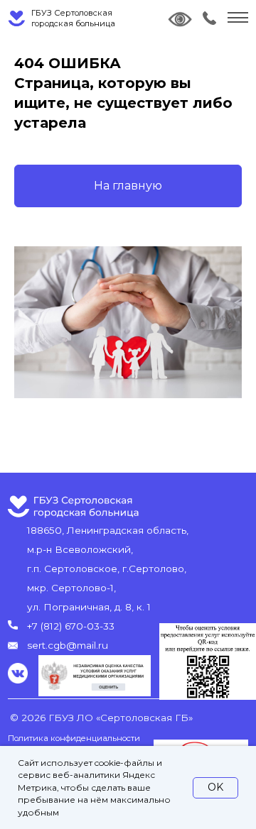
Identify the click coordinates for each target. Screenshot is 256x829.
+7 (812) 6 (48, 626)
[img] (209, 18)
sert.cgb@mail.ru (67, 645)
